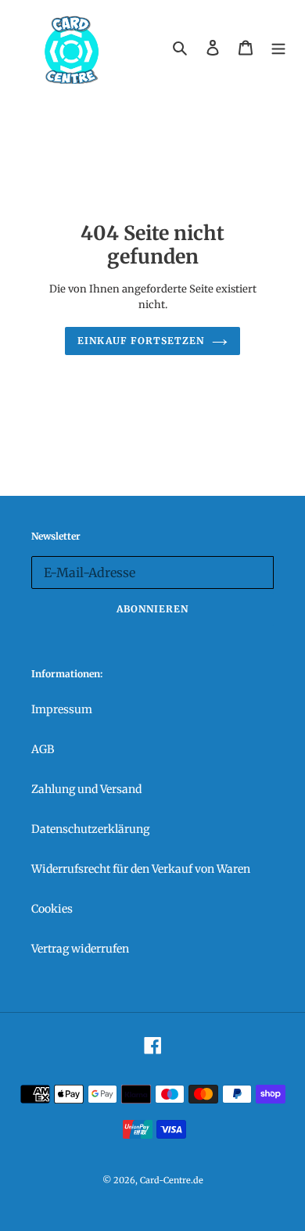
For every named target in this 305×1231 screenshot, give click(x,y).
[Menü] (278, 47)
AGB (42, 749)
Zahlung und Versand (86, 789)
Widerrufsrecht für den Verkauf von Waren (140, 869)
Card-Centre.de (171, 1180)
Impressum (61, 709)
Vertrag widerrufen (80, 949)
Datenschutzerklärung (90, 829)
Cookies (52, 909)
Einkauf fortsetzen (140, 340)
